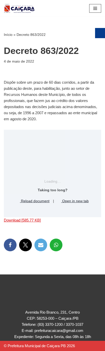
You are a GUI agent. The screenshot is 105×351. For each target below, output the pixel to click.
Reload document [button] (34, 201)
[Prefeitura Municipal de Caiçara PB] (19, 8)
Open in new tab (75, 201)
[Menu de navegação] (95, 8)
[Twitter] (25, 245)
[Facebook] (10, 245)
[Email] (40, 245)
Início (8, 35)
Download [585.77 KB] (22, 220)
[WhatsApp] (56, 245)
